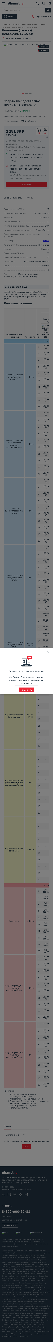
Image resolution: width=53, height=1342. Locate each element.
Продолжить (26, 690)
